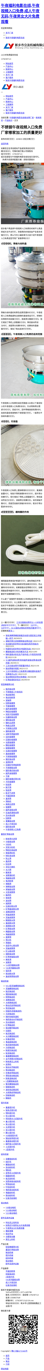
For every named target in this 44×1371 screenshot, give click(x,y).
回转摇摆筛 (10, 703)
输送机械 (4, 981)
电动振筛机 (10, 695)
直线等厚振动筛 (12, 976)
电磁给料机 (10, 1193)
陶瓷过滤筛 (10, 726)
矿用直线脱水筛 (12, 909)
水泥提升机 (10, 1127)
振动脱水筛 (10, 974)
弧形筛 (8, 971)
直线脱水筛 (10, 923)
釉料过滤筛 (10, 723)
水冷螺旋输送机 (12, 1036)
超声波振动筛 (11, 810)
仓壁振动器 (10, 1237)
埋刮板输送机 (11, 994)
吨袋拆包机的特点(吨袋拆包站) (18, 649)
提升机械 (4, 1103)
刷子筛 (8, 787)
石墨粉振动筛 (11, 717)
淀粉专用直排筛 (12, 734)
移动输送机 (10, 1070)
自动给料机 (10, 1167)
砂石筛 (8, 864)
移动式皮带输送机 (13, 1005)
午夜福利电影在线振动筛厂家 (21, 118)
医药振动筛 (10, 689)
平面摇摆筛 (10, 706)
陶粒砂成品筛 (11, 850)
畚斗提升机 (10, 1122)
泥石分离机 (10, 867)
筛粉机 (8, 801)
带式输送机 (10, 1008)
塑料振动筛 (10, 720)
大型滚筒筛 (10, 892)
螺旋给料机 (10, 1165)
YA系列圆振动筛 (12, 965)
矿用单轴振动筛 (12, 957)
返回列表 (4, 144)
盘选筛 (8, 861)
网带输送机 (10, 997)
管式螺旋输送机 (12, 1084)
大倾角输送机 (11, 1003)
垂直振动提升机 (12, 1141)
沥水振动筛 (10, 815)
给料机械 (4, 1154)
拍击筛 (8, 790)
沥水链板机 (10, 1022)
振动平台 (9, 1234)
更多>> (11, 631)
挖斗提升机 (10, 1116)
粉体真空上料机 (12, 1062)
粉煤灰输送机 (11, 1050)
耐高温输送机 (11, 1078)
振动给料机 (10, 1195)
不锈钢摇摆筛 (11, 757)
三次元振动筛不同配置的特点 (18, 666)
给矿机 (8, 1162)
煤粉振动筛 (10, 954)
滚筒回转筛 (10, 912)
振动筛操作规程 (12, 669)
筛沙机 (8, 940)
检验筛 (8, 785)
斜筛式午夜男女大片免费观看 (18, 1225)
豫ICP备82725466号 (19, 1351)
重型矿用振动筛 (7, 834)
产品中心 (9, 66)
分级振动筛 (10, 842)
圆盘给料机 (10, 1176)
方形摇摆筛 (10, 782)
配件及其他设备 (7, 1218)
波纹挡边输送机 (12, 1090)
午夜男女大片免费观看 (15, 1228)
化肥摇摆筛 (10, 742)
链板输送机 (10, 1087)
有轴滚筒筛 (10, 915)
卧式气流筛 (10, 793)
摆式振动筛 (10, 759)
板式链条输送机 (12, 1045)
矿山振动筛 (10, 951)
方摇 (7, 776)
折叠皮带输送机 (12, 1073)
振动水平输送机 (12, 1067)
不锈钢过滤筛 (11, 728)
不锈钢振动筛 (11, 768)
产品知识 (8, 120)
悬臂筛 (8, 937)
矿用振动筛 (10, 929)
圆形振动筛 (10, 827)
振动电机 (4, 1203)
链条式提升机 (11, 1110)
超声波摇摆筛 (11, 709)
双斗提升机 (10, 1130)
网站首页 (9, 64)
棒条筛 (8, 960)
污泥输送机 (10, 1014)
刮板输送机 (10, 1095)
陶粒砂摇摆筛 (11, 712)
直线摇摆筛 (10, 754)
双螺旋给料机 (11, 1159)
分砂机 (8, 844)
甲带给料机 (10, 1184)
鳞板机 (8, 1098)
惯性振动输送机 (12, 1076)
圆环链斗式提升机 (13, 1144)
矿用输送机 (10, 1025)
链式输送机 (10, 991)
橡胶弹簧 (9, 1231)
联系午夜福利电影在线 (15, 38)
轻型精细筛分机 (7, 684)
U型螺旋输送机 (12, 1081)
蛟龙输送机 (10, 1053)
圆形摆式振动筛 (12, 771)
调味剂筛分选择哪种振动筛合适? (19, 641)
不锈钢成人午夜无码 (14, 692)
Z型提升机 (10, 1150)
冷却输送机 (10, 1048)
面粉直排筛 (10, 731)
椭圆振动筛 (10, 932)
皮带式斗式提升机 (13, 1173)
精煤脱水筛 (10, 920)
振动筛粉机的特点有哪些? (16, 677)
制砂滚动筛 (10, 856)
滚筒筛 (8, 962)
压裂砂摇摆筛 (11, 740)
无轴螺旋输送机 (12, 989)
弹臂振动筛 (10, 887)
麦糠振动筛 (10, 821)
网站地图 (4, 1369)
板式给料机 (10, 1179)
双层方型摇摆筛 (12, 714)
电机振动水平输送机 (14, 1019)
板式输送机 (10, 1034)
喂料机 (8, 1170)
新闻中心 (9, 69)
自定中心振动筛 (12, 946)
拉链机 (8, 1031)
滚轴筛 (8, 700)
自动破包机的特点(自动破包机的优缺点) (22, 644)
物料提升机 (10, 1113)
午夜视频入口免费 (13, 830)
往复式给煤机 (11, 1198)
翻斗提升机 (10, 1133)
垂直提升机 (10, 1107)
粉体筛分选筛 (11, 839)
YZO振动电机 (11, 1213)
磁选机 (8, 895)
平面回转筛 (10, 796)
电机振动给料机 (12, 1190)
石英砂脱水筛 (11, 906)
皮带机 (8, 1064)
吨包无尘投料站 (12, 1223)
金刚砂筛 (9, 762)
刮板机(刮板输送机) (14, 1011)
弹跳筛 (8, 884)
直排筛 (8, 799)
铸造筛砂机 (10, 853)
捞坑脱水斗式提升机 (14, 1119)
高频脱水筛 (10, 926)
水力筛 (8, 870)
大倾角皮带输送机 (13, 1093)
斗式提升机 (10, 1147)
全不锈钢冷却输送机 (14, 1059)
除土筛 (8, 859)
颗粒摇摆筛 (10, 745)
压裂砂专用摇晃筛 (13, 765)
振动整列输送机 (12, 1028)
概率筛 (8, 873)
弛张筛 (8, 898)
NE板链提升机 (12, 1136)
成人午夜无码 (11, 824)
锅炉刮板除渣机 (12, 1017)
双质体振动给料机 (13, 1181)
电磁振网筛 (10, 934)
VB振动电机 (11, 1208)
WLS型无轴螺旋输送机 (15, 986)
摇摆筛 (8, 807)
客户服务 (9, 78)
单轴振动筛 (10, 889)
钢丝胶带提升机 (12, 1138)
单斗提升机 (10, 1124)
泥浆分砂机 (10, 847)
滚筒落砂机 (10, 875)
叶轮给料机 (10, 1187)
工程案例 (9, 72)
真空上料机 (10, 1239)
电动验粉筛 (10, 698)
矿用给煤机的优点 (13, 680)
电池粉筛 (9, 881)
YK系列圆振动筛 (13, 968)
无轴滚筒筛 (10, 917)
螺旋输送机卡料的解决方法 (17, 652)
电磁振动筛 (10, 878)
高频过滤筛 (10, 804)
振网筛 (8, 903)
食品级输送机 (11, 1042)
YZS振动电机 (11, 1210)
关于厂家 (9, 33)
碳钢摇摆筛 (10, 748)
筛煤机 (8, 943)
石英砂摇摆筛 (11, 751)
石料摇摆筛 (10, 737)
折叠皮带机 (10, 1039)
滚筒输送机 (10, 1000)
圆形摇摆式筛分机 (13, 779)
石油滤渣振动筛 (12, 813)
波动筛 (8, 901)
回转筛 (8, 818)
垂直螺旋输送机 (12, 1056)
